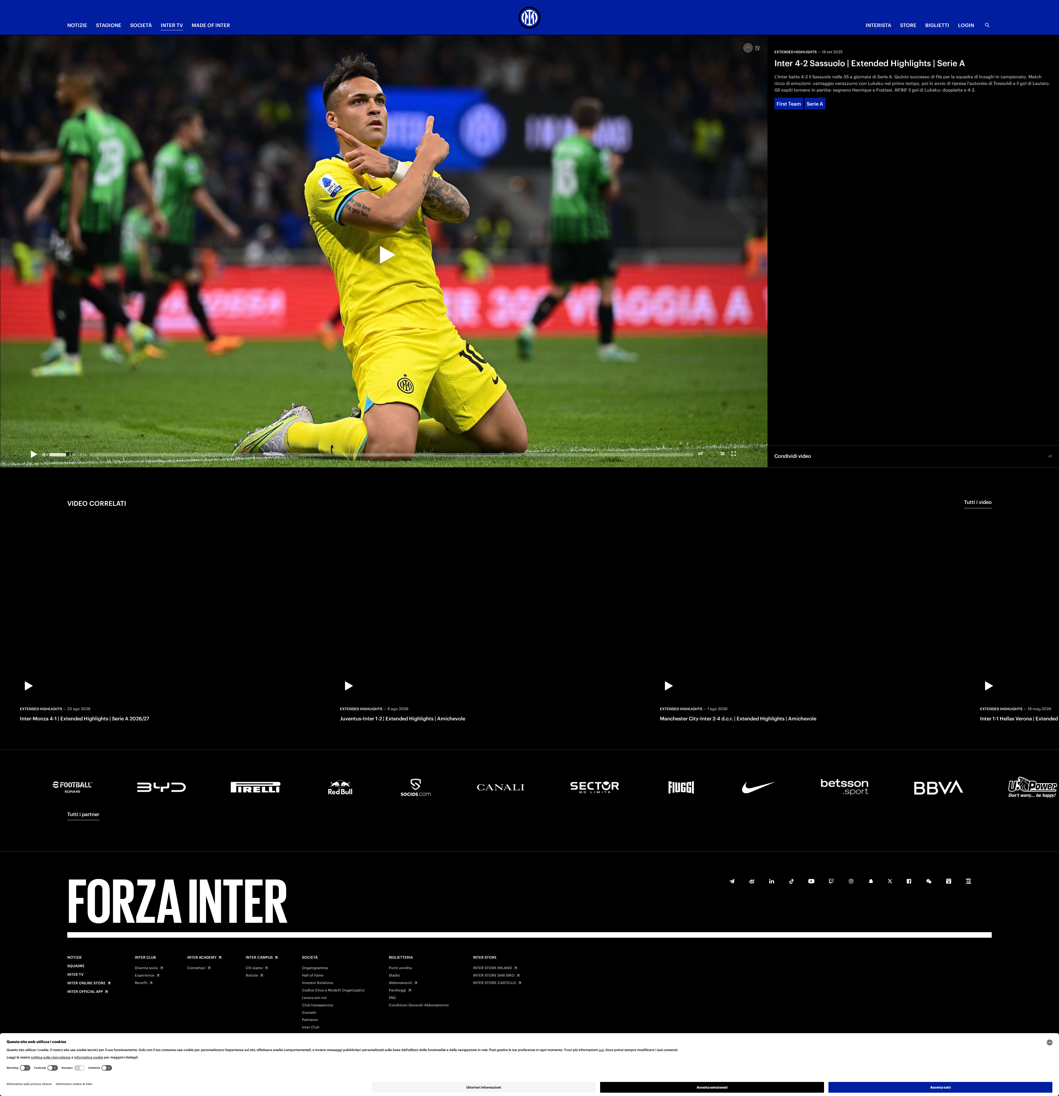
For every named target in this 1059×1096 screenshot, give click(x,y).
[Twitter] (889, 881)
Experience (144, 975)
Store (908, 25)
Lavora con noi (314, 998)
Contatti (309, 1013)
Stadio (394, 975)
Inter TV (75, 974)
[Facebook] (909, 881)
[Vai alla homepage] (529, 18)
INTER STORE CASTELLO (494, 983)
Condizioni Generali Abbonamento (419, 1005)
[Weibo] (751, 881)
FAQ (392, 998)
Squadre (76, 966)
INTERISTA (878, 25)
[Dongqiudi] (948, 881)
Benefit (141, 983)
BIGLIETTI (937, 25)
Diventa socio (146, 968)
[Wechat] (929, 881)
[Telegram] (732, 881)
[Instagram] (851, 881)
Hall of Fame (312, 975)
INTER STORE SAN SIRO (494, 975)
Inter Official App (85, 992)
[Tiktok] (791, 881)
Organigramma (315, 968)
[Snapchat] (871, 881)
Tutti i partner (83, 814)
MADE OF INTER (211, 25)
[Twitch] (831, 881)
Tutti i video (978, 502)
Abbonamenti (400, 983)
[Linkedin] (771, 881)
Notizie (74, 957)
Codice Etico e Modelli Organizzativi (333, 990)
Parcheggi (397, 990)
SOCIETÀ (141, 25)
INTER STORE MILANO (492, 968)
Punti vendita (400, 968)
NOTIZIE (77, 25)
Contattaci (196, 968)
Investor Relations (317, 983)
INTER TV (172, 25)
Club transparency (317, 1005)
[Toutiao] (968, 881)
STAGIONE (108, 25)
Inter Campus (259, 957)
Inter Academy (201, 957)
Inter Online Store (86, 983)
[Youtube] (811, 881)
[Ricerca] (987, 25)
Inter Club (145, 957)
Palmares (310, 1020)
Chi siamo (254, 968)
